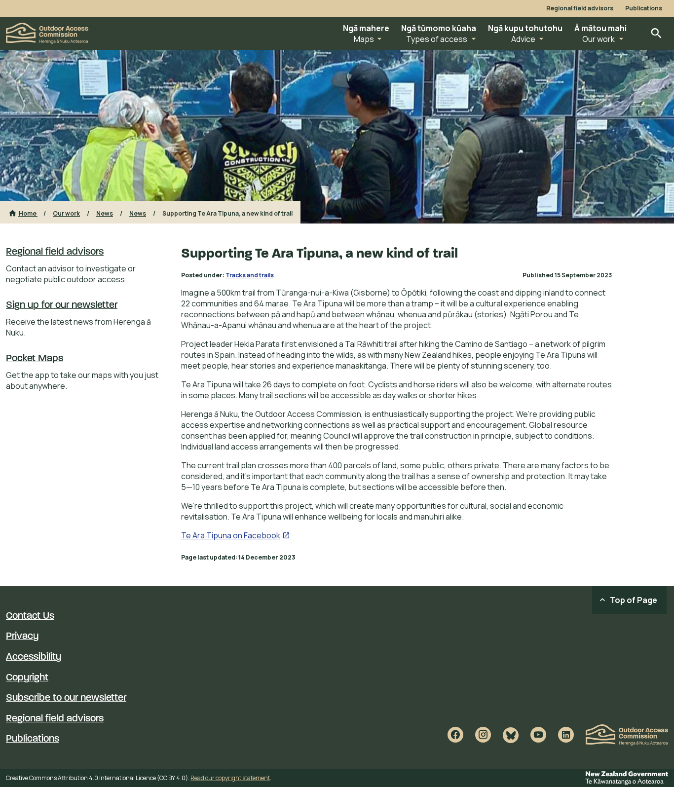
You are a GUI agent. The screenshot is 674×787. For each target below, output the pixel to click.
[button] (366, 33)
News (104, 213)
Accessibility (33, 657)
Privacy (22, 636)
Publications (643, 8)
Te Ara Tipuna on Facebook (235, 535)
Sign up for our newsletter (61, 305)
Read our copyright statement (230, 778)
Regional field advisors (579, 8)
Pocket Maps (34, 359)
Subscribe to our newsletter (66, 698)
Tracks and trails (249, 275)
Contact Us (30, 616)
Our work (66, 213)
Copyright (27, 678)
